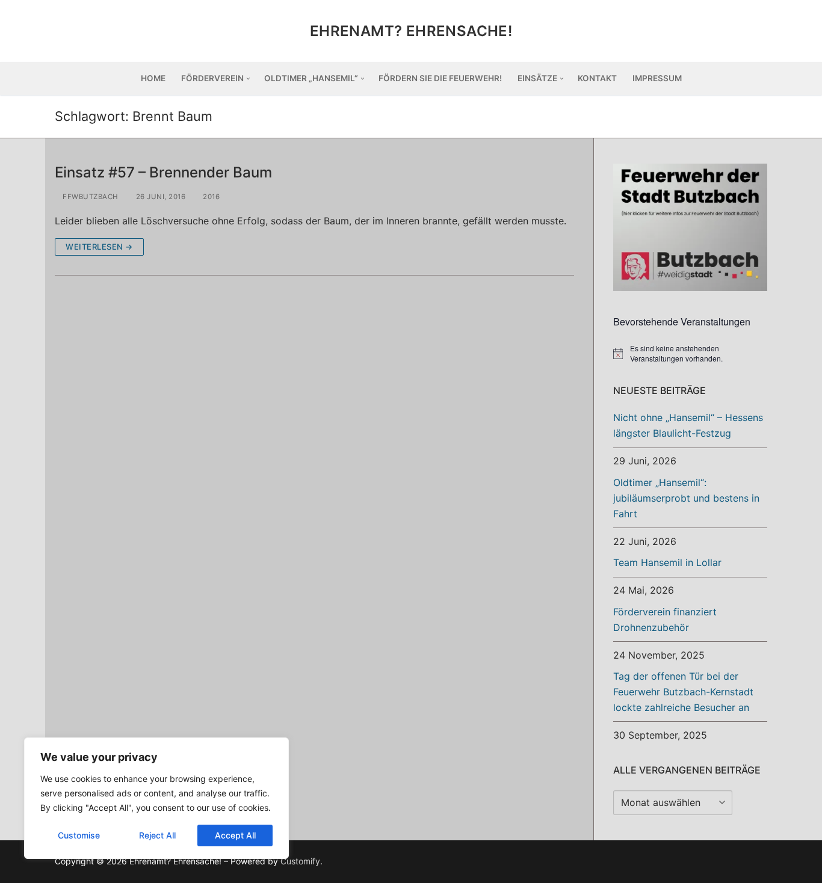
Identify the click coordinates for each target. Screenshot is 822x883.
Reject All (157, 835)
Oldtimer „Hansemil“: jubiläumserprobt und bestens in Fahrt (686, 498)
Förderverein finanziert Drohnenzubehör (665, 619)
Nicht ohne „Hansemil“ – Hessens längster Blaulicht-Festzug (688, 425)
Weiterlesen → (99, 246)
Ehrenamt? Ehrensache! (411, 31)
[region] (156, 798)
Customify (300, 861)
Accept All (235, 835)
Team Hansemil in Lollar (667, 562)
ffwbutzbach (90, 196)
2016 (210, 196)
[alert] (690, 353)
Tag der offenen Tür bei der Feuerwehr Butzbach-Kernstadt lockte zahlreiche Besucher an (683, 691)
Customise (79, 835)
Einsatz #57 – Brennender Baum (163, 172)
